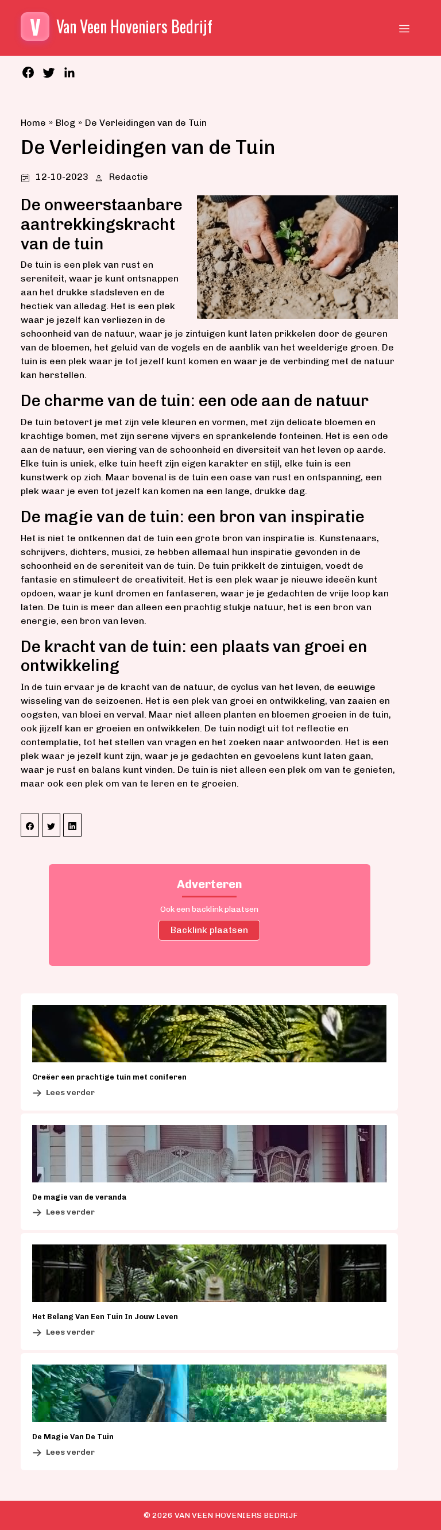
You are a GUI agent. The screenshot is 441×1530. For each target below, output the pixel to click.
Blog (65, 122)
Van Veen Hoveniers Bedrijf (236, 1515)
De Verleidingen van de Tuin (146, 122)
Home (33, 122)
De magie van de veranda (79, 1197)
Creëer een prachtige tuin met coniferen (109, 1077)
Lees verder (70, 1092)
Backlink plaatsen (209, 929)
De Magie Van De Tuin (73, 1436)
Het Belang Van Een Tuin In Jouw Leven (105, 1316)
